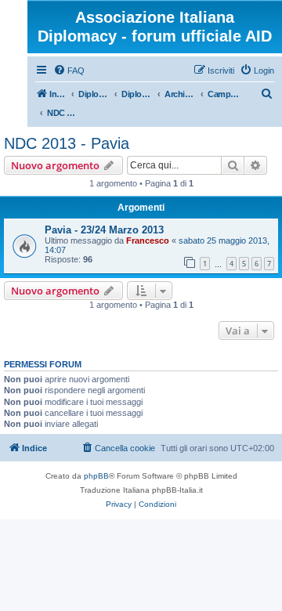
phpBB (96, 476)
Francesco (147, 240)
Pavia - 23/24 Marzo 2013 (104, 230)
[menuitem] (69, 70)
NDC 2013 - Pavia (66, 143)
